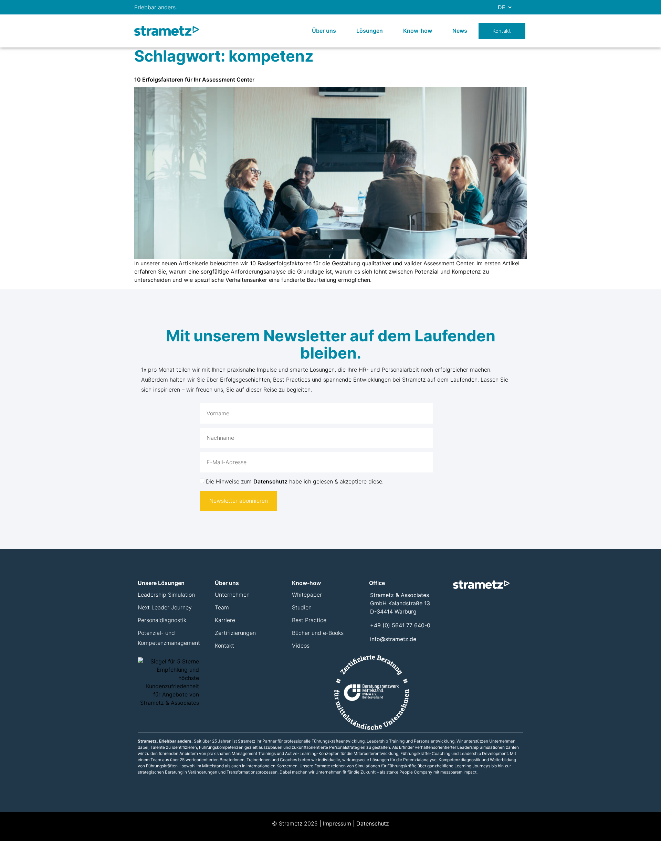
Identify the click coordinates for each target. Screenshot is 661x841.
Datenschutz (270, 481)
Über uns (324, 30)
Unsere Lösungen (161, 582)
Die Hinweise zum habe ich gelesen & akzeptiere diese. (295, 481)
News (459, 30)
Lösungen (369, 30)
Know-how (417, 30)
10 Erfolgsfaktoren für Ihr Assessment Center (194, 79)
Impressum (337, 823)
